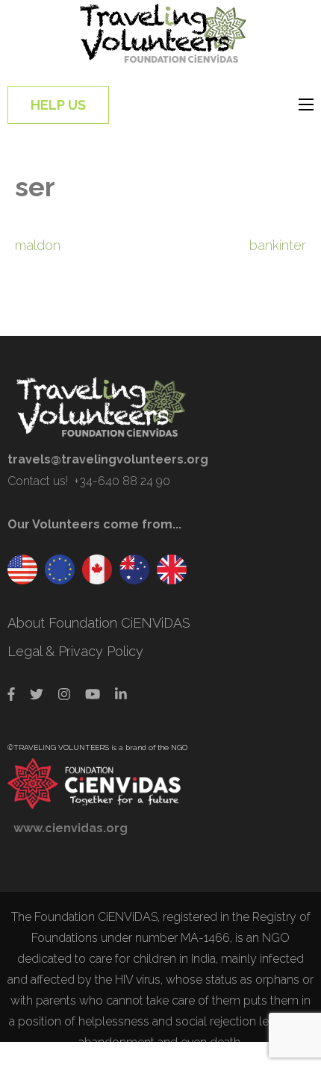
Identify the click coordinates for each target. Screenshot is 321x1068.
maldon (37, 245)
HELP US (58, 105)
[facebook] (11, 694)
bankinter (277, 245)
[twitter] (36, 694)
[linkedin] (121, 694)
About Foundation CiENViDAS (98, 623)
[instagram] (64, 694)
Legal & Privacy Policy (75, 651)
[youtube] (92, 694)
